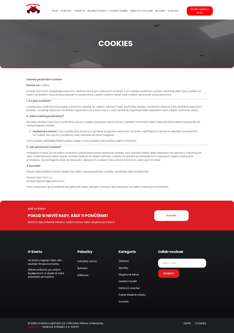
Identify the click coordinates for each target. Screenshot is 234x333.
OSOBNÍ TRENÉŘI (118, 11)
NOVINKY (160, 11)
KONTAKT (173, 11)
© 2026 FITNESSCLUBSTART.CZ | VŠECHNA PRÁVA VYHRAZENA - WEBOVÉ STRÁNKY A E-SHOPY (65, 325)
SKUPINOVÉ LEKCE (97, 11)
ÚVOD (55, 11)
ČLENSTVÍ (79, 11)
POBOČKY (66, 11)
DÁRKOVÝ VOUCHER (141, 11)
